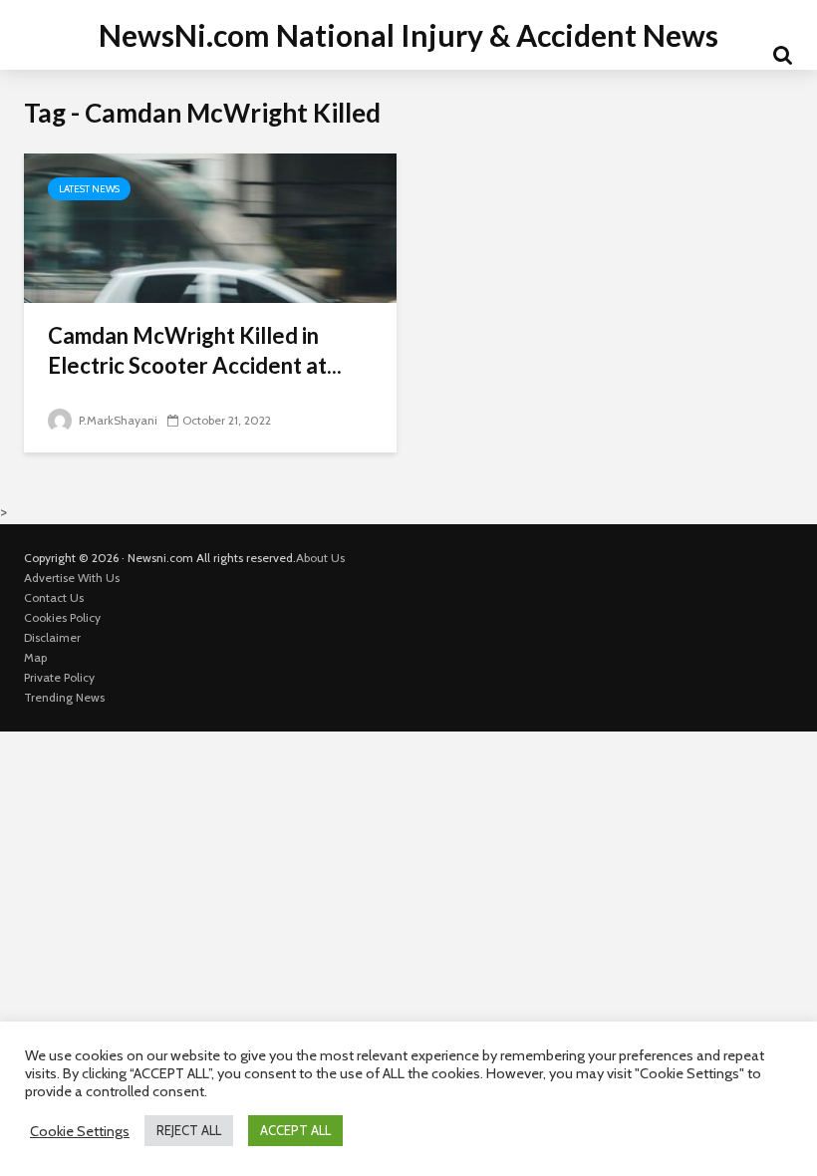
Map (35, 657)
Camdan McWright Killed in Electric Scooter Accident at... (195, 350)
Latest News (89, 188)
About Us (320, 557)
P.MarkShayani (116, 420)
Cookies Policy (62, 617)
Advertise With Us (72, 577)
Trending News (64, 697)
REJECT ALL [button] (188, 1130)
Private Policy (59, 677)
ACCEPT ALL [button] (295, 1130)
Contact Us (54, 597)
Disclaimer (52, 637)
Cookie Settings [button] (80, 1131)
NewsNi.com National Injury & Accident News (408, 35)
